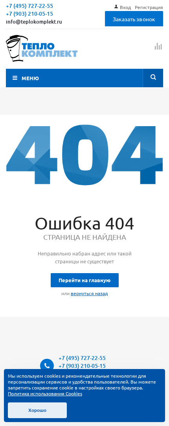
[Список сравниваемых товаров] (158, 50)
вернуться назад (89, 293)
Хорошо (37, 410)
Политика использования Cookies (45, 393)
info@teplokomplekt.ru (34, 21)
